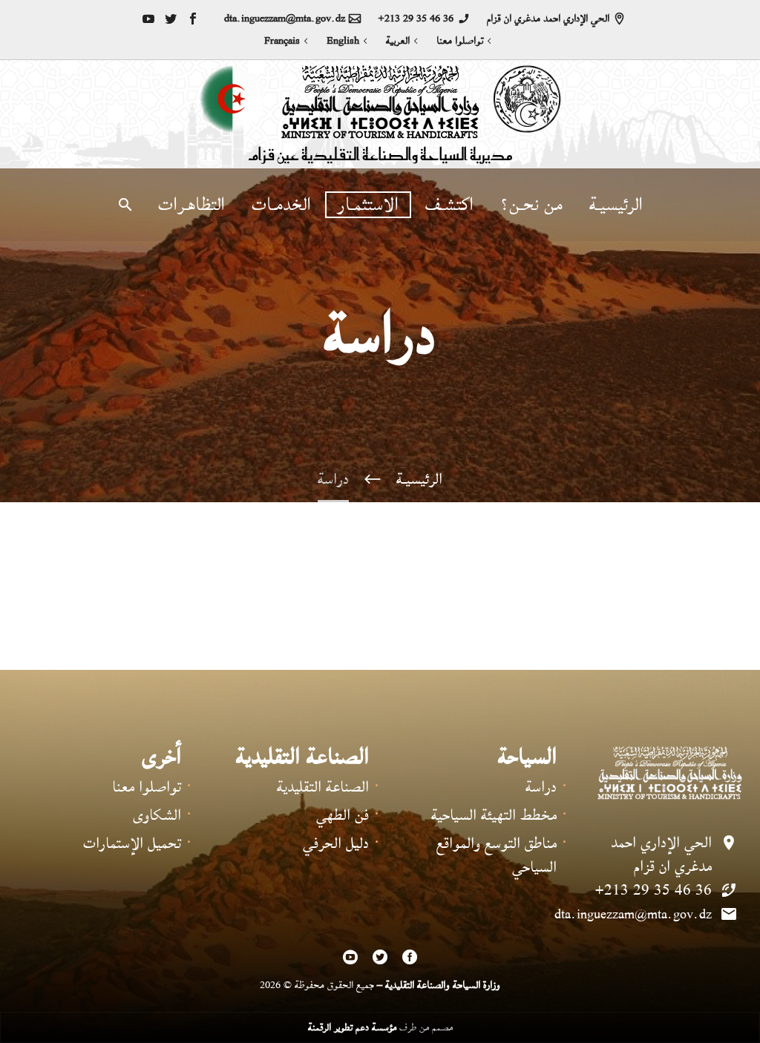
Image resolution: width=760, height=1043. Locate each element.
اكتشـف (449, 205)
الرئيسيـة (616, 205)
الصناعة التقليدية (323, 786)
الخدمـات (281, 205)
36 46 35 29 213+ (415, 18)
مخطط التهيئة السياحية (494, 815)
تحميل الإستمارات (132, 843)
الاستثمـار (368, 204)
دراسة (541, 786)
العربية (398, 40)
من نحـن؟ (531, 205)
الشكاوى (157, 815)
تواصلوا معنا (459, 40)
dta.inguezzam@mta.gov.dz (284, 18)
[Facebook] (193, 18)
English (343, 40)
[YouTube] (148, 18)
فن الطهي (342, 815)
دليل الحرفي (336, 843)
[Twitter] (171, 18)
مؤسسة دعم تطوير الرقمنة (352, 1027)
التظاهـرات (191, 205)
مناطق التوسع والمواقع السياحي (496, 855)
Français (282, 40)
